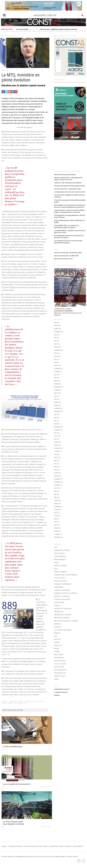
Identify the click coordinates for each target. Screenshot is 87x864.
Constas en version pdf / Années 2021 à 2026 (67, 253)
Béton (49, 749)
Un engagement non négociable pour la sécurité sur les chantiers (69, 216)
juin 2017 (56, 519)
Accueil (4, 846)
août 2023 (57, 375)
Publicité (57, 695)
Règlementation (59, 658)
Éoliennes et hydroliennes (62, 590)
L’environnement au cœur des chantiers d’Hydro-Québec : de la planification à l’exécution (69, 211)
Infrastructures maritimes (62, 618)
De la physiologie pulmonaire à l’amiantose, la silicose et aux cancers (69, 237)
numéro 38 (22, 703)
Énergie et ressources (60, 581)
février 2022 (57, 402)
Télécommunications (60, 670)
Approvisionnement (59, 559)
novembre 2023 (58, 369)
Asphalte (56, 563)
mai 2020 (56, 439)
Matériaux (57, 633)
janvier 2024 (57, 365)
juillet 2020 (57, 436)
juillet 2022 (57, 393)
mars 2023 (57, 381)
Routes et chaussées (60, 664)
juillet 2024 (57, 356)
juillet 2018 (57, 488)
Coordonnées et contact (61, 689)
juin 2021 (56, 418)
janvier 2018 (57, 504)
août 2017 (57, 513)
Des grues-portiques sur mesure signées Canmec (69, 186)
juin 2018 (56, 491)
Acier (55, 547)
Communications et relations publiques (65, 575)
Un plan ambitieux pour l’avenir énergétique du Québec (69, 221)
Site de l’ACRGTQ (78, 846)
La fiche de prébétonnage (12, 746)
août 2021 (57, 415)
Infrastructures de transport (62, 615)
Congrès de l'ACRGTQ (16, 701)
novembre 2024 (58, 350)
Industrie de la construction (62, 609)
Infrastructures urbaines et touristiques (66, 621)
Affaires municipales (60, 556)
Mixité (56, 636)
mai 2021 (56, 421)
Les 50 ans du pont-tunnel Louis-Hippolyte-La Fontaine (13, 823)
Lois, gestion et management (62, 630)
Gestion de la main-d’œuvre (62, 599)
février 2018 (57, 500)
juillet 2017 (57, 516)
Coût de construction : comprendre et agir (67, 189)
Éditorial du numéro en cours (63, 259)
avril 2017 (57, 525)
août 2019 (57, 454)
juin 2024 (56, 359)
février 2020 (57, 442)
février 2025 (57, 347)
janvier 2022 (57, 405)
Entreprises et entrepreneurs (62, 584)
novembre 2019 (58, 448)
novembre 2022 (58, 387)
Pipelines (56, 648)
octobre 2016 (58, 534)
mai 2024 (56, 362)
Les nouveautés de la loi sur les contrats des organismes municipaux (68, 242)
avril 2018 (57, 497)
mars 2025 (57, 344)
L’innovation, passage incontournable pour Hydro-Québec (70, 201)
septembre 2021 (58, 411)
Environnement (58, 587)
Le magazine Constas (61, 692)
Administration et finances (62, 550)
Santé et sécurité (59, 667)
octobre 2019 (58, 451)
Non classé (57, 639)
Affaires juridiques (45, 787)
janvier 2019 (57, 476)
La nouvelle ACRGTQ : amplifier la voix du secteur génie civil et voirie (69, 231)
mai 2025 (56, 341)
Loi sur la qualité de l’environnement (16, 784)
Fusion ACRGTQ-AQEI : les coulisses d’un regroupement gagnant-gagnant (66, 226)
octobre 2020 (58, 430)
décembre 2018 (58, 479)
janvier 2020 (57, 445)
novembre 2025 (58, 332)
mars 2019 (57, 470)
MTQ (15, 703)
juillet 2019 (57, 457)
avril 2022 (57, 399)
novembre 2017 (58, 507)
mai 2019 (56, 464)
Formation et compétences (62, 596)
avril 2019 (57, 467)
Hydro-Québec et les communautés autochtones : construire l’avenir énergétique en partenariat (70, 206)
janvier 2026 (57, 329)
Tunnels (56, 679)
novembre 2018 (58, 482)
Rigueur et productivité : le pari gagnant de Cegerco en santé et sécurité (68, 179)
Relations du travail (60, 661)
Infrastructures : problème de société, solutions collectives (69, 196)
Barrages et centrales (60, 566)
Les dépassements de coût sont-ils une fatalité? (69, 192)
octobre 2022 (58, 390)
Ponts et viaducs (59, 655)
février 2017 (57, 528)
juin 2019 (56, 461)
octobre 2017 (58, 510)
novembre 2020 (58, 427)
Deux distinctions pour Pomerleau (65, 174)
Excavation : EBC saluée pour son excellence (67, 183)
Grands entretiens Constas (34, 701)
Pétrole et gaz (58, 645)
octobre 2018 (58, 485)
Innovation (57, 624)
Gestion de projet (59, 602)
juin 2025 (56, 338)
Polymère (57, 652)
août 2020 (57, 433)
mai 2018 (56, 494)
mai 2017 (56, 522)
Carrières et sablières (60, 572)
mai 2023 (56, 378)
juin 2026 (56, 323)
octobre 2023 (58, 372)
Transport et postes (60, 676)
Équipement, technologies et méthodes (65, 593)
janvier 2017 (57, 531)
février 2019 (57, 473)
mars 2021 (57, 424)
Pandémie (57, 642)
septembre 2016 (58, 537)
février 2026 (57, 326)
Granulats (57, 605)
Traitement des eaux (60, 673)
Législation (57, 627)
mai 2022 (56, 396)
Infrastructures (9, 35)
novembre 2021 (58, 408)
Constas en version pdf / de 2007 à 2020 (66, 256)
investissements (7, 703)
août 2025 (57, 335)
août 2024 (57, 353)
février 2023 (57, 384)
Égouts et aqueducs (60, 578)
